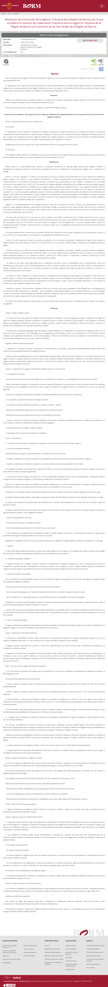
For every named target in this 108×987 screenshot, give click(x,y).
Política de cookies (29, 956)
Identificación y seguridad (52, 949)
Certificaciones (69, 969)
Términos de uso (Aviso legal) (11, 959)
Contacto (77, 981)
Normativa (68, 957)
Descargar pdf (94, 61)
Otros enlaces (90, 968)
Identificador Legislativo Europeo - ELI (10, 946)
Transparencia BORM (92, 949)
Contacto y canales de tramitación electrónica (9, 951)
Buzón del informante (92, 964)
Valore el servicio (29, 949)
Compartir (6, 61)
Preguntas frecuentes (30, 952)
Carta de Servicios (70, 961)
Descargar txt (101, 61)
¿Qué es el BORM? (70, 949)
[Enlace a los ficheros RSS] (14, 986)
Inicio (3, 13)
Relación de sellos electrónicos (54, 956)
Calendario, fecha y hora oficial (54, 959)
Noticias (47, 945)
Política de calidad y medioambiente (71, 965)
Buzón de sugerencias (30, 945)
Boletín (9, 13)
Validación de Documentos (53, 952)
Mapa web (6, 956)
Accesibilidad (7, 963)
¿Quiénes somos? (70, 945)
